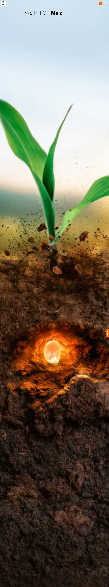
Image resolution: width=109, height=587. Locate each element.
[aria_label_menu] (105, 3)
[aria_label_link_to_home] (3, 3)
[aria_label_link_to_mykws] (100, 3)
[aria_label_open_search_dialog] (95, 3)
